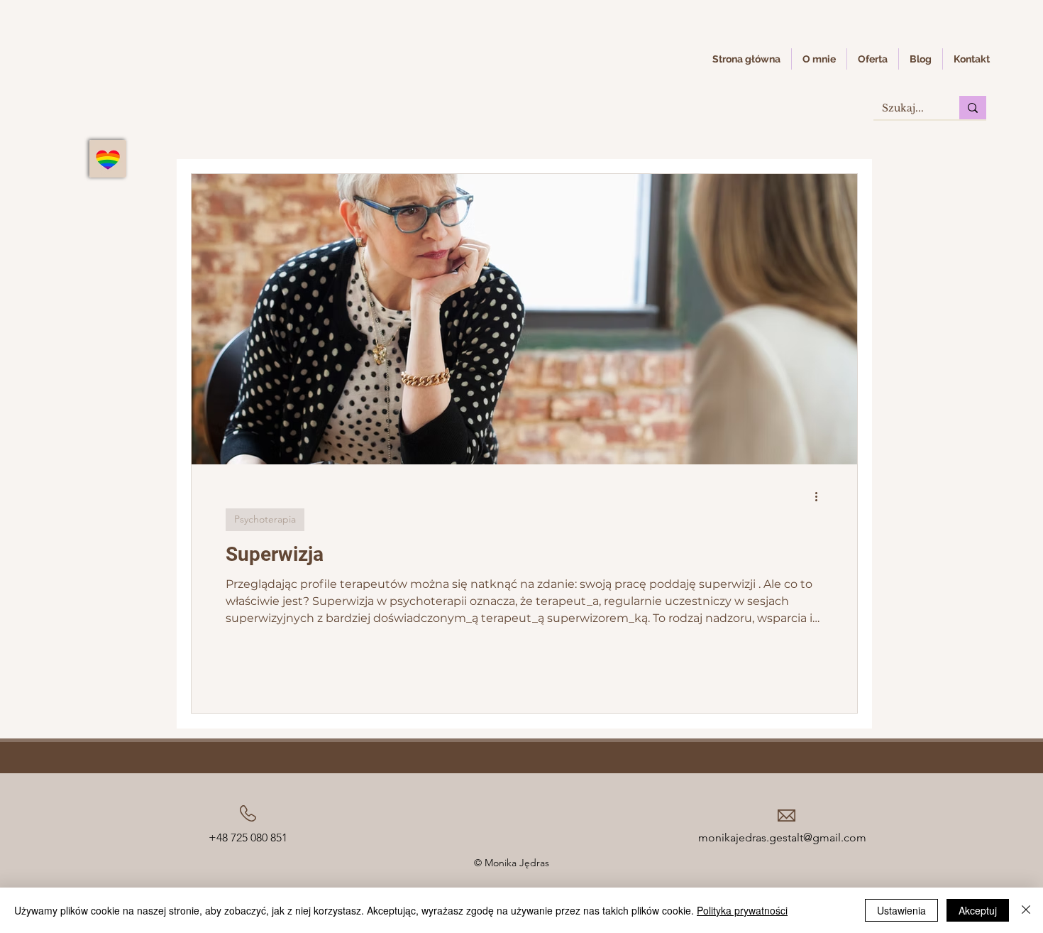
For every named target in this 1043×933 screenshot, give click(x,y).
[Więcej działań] (820, 496)
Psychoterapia (265, 519)
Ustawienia (901, 910)
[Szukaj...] (972, 107)
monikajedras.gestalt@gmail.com (782, 837)
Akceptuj (978, 910)
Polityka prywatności (742, 910)
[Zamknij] (1025, 910)
